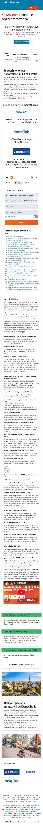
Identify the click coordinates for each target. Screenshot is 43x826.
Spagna (7, 805)
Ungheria (28, 815)
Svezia (36, 815)
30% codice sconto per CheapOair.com (21, 140)
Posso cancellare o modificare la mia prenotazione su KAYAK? (19, 255)
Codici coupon (26, 817)
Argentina (10, 811)
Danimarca (18, 815)
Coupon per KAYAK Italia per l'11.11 (19, 274)
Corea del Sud (7, 813)
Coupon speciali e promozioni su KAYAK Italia (22, 290)
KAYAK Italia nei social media (17, 260)
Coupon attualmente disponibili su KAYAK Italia (23, 248)
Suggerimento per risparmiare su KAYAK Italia (22, 288)
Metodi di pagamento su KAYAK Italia (20, 242)
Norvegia (8, 815)
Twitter (6, 466)
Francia (27, 807)
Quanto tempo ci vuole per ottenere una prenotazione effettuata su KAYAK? (21, 245)
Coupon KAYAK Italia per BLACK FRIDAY (21, 272)
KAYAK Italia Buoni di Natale (17, 280)
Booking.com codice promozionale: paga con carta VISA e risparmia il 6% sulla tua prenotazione (21, 163)
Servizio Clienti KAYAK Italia (16, 250)
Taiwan (18, 813)
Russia (16, 817)
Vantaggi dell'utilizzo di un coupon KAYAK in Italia (23, 252)
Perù (18, 811)
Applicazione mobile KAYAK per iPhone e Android (23, 282)
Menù (34, 8)
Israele (38, 813)
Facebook (7, 468)
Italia (34, 807)
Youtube (6, 472)
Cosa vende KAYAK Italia (15, 236)
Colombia (36, 809)
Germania (36, 805)
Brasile (25, 811)
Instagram (7, 470)
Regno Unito (17, 805)
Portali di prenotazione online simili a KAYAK (22, 270)
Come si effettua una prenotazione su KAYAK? (22, 238)
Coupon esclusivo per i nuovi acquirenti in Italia (23, 258)
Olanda (10, 807)
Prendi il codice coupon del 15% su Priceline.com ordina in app (21, 121)
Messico (21, 809)
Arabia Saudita (28, 813)
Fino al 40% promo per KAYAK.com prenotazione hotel (21, 28)
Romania (19, 807)
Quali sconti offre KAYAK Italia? (18, 240)
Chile (28, 809)
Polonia (27, 805)
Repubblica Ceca (9, 809)
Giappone (34, 811)
